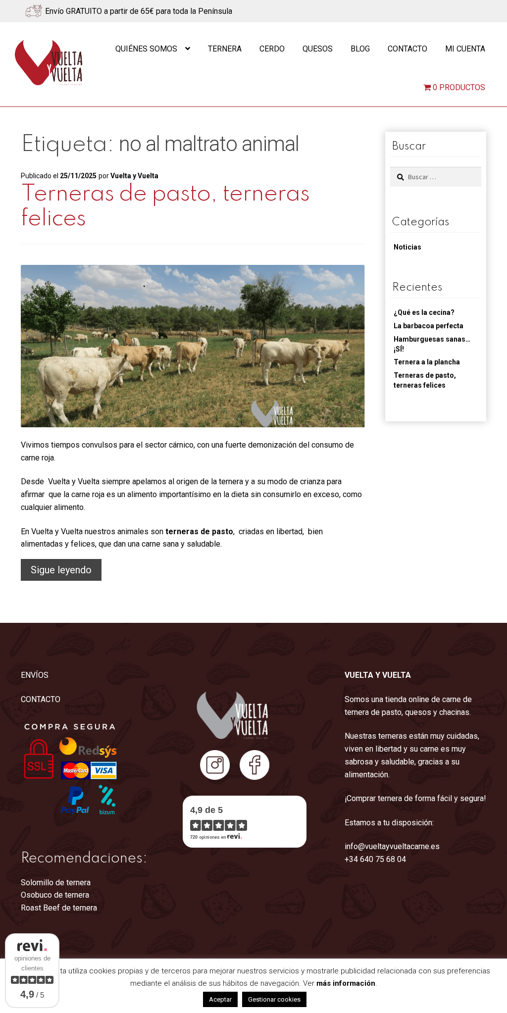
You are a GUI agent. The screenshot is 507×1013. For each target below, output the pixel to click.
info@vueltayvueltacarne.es (392, 846)
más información (345, 983)
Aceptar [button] (220, 999)
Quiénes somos (146, 48)
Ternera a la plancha (427, 362)
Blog (360, 48)
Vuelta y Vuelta (134, 176)
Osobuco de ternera (55, 895)
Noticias (407, 247)
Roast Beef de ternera (59, 907)
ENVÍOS (35, 675)
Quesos (318, 48)
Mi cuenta (465, 48)
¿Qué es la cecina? (424, 312)
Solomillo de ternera (56, 882)
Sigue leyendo (66, 572)
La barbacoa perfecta (428, 326)
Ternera (225, 48)
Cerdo (272, 48)
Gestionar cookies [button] (274, 999)
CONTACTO (40, 699)
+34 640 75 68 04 (375, 859)
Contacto (407, 48)
